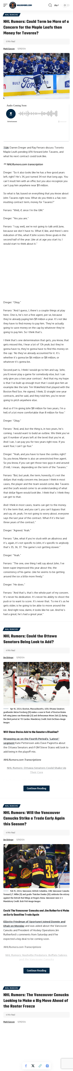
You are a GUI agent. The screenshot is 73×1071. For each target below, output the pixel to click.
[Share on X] (32, 1065)
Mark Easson (9, 48)
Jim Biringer (8, 657)
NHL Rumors (11, 15)
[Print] (47, 1065)
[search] (50, 5)
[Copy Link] (40, 1065)
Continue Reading (36, 788)
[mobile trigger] (6, 5)
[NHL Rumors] (20, 5)
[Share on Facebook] (25, 1065)
